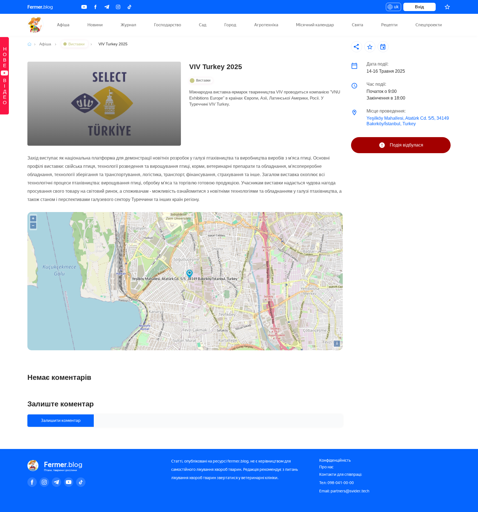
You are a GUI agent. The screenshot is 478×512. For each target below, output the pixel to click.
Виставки (77, 44)
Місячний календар (315, 24)
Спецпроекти (428, 24)
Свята (357, 24)
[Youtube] (84, 7)
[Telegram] (107, 7)
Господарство (167, 24)
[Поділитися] (356, 46)
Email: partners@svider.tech (344, 491)
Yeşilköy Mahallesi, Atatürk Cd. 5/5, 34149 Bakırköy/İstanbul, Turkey (408, 121)
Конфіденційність (335, 460)
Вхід (419, 6)
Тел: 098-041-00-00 (336, 482)
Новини (95, 24)
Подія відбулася (406, 145)
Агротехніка (266, 24)
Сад (202, 24)
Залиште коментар (60, 404)
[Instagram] (118, 7)
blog (40, 7)
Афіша (63, 24)
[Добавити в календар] (383, 46)
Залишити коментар (60, 420)
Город (230, 24)
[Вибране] (447, 7)
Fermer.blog (35, 25)
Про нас (326, 467)
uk (395, 7)
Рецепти (389, 24)
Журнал (128, 24)
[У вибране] (369, 46)
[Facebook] (95, 7)
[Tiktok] (129, 7)
